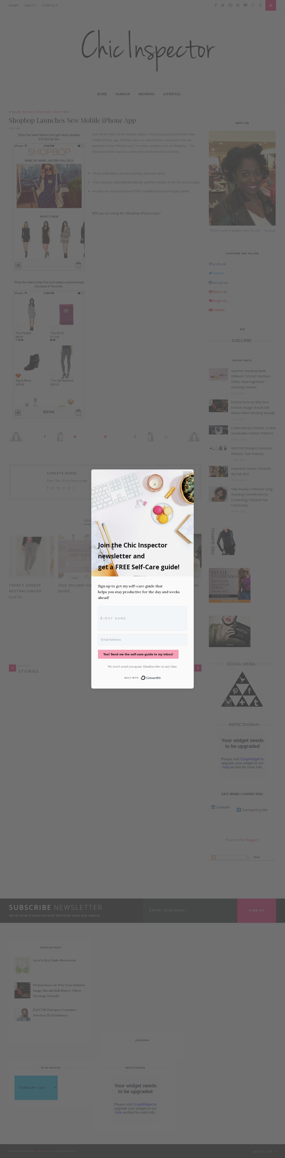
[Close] (187, 475)
